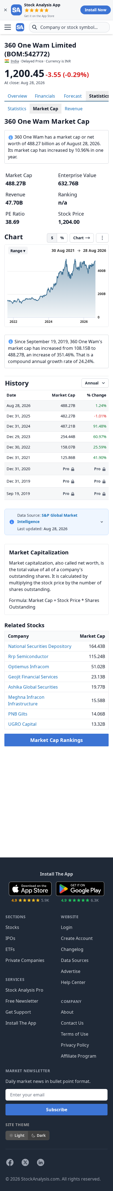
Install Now (95, 9)
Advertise (70, 971)
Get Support (18, 1012)
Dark (41, 1135)
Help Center (73, 982)
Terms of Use (74, 1034)
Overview (17, 96)
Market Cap (45, 109)
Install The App (20, 1023)
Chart (78, 237)
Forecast (73, 96)
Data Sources (75, 960)
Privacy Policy (75, 1045)
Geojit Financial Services (33, 677)
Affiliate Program (78, 1056)
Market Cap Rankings (56, 740)
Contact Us (72, 1023)
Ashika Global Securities (33, 687)
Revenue (74, 109)
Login (66, 927)
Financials (45, 96)
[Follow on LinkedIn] (40, 1162)
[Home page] (20, 27)
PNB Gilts (17, 714)
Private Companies (24, 960)
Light (19, 1135)
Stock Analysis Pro (24, 990)
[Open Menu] (7, 27)
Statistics (99, 96)
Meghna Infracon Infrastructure (26, 700)
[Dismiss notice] (5, 10)
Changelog (72, 949)
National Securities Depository (39, 646)
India (15, 61)
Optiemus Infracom (28, 667)
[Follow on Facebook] (9, 1162)
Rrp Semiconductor (28, 656)
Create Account (77, 938)
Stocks (12, 927)
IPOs (10, 938)
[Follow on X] (25, 1162)
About (67, 1012)
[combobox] (69, 27)
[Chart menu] (102, 238)
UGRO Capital (22, 724)
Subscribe (56, 1110)
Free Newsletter (21, 1001)
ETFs (10, 949)
